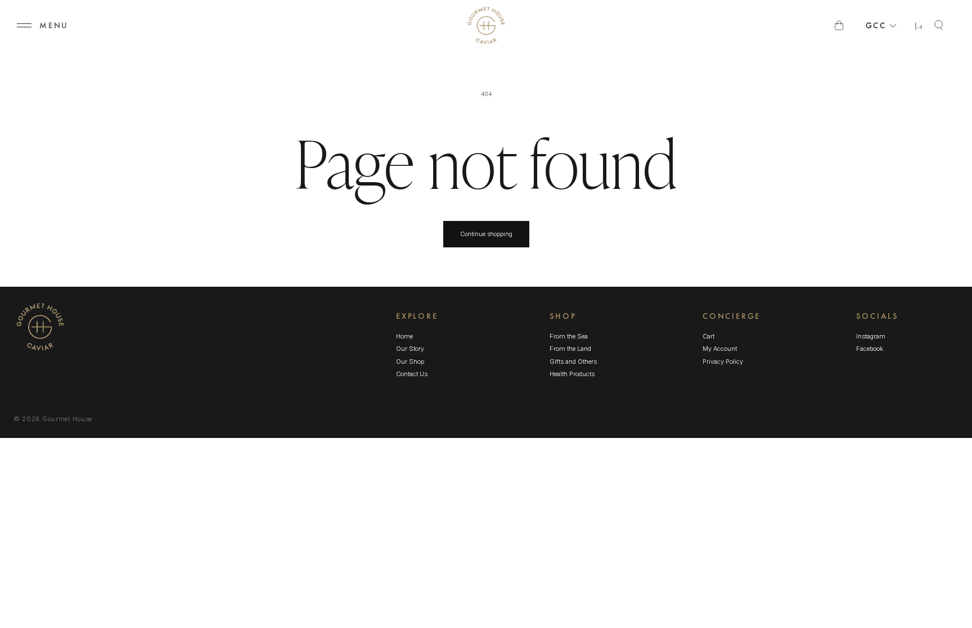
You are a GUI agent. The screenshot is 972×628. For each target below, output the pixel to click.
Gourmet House (67, 419)
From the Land (570, 349)
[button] (24, 25)
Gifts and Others (573, 361)
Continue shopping (486, 234)
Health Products (572, 374)
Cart (708, 336)
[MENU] (24, 25)
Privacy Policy (723, 361)
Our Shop (410, 361)
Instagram (870, 336)
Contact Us (412, 374)
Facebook (869, 349)
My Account (720, 349)
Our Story (410, 349)
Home (404, 336)
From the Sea (569, 336)
